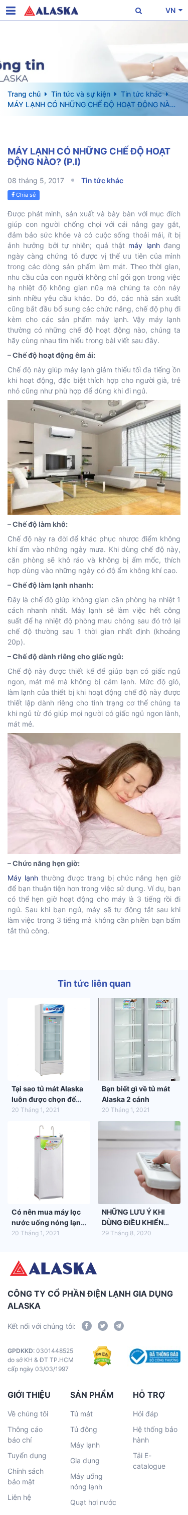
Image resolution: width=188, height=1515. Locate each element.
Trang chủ (24, 94)
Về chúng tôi (28, 1413)
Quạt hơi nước (93, 1502)
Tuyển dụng (27, 1455)
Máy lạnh (23, 877)
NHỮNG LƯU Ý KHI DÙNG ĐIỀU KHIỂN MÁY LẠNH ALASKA (135, 1222)
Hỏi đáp (145, 1413)
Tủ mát (81, 1413)
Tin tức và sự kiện (80, 94)
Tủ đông (83, 1429)
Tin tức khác (141, 94)
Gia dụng (85, 1460)
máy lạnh (143, 245)
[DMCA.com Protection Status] (102, 1360)
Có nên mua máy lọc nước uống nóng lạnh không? (48, 1222)
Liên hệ (19, 1497)
